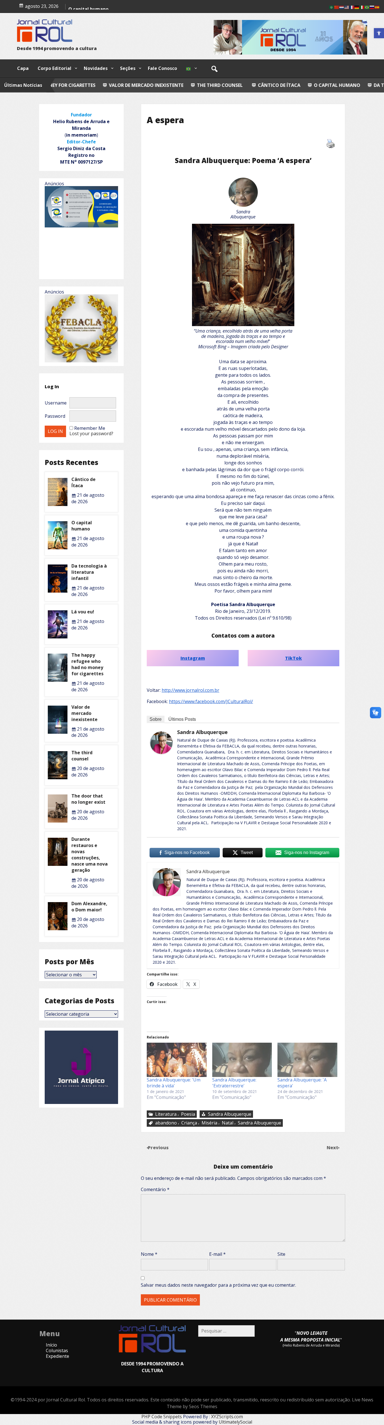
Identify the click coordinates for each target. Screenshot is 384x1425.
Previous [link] (158, 1147)
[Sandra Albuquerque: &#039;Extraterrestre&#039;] (242, 1060)
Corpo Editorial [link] (54, 68)
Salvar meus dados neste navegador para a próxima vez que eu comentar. (218, 1285)
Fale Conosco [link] (162, 68)
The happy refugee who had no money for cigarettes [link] (87, 664)
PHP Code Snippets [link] (161, 1416)
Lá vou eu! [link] (82, 612)
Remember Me (89, 428)
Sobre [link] (156, 719)
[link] (379, 33)
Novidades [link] (96, 68)
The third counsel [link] (140, 85)
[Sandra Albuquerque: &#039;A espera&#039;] (307, 1060)
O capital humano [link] (258, 85)
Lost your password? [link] (91, 433)
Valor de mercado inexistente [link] (67, 85)
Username (56, 403)
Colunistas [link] (57, 1350)
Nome (149, 1254)
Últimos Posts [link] (182, 719)
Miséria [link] (209, 1123)
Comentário (155, 1189)
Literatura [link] (166, 1114)
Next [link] (333, 1147)
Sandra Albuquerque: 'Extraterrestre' (234, 1083)
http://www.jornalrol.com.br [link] (190, 690)
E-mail (217, 1254)
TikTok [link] (293, 658)
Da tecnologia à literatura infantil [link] (89, 572)
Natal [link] (227, 1123)
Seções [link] (127, 68)
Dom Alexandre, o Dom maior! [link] (89, 906)
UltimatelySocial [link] (235, 1422)
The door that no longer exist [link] (88, 799)
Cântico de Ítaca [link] (200, 85)
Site (281, 1254)
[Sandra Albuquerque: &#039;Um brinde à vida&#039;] (177, 1060)
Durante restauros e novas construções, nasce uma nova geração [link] (89, 854)
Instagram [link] (192, 658)
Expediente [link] (57, 1356)
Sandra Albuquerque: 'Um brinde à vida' (173, 1083)
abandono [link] (166, 1123)
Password (55, 416)
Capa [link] (23, 68)
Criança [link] (189, 1123)
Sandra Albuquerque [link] (202, 732)
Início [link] (51, 1345)
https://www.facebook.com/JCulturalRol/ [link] (211, 701)
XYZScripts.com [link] (227, 1416)
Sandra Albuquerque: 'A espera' (302, 1083)
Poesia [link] (188, 1114)
